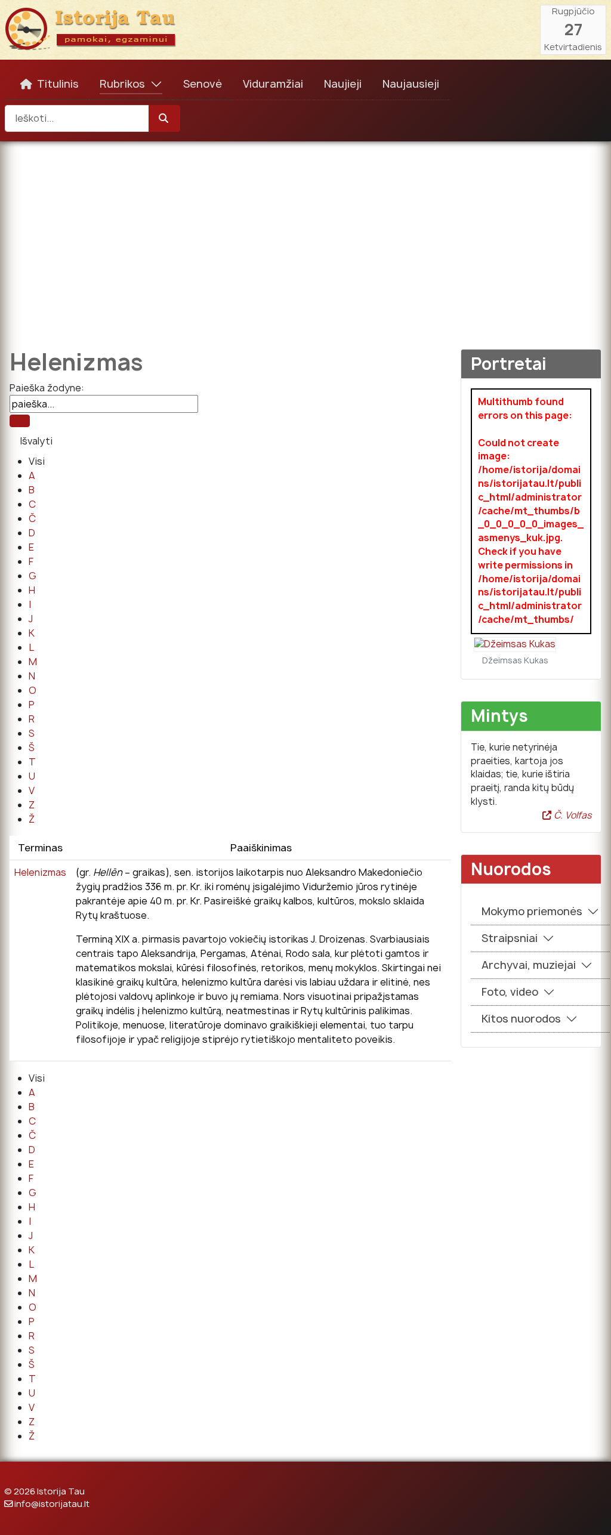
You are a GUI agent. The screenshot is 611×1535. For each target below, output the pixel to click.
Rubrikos (122, 83)
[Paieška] (20, 421)
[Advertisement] (305, 236)
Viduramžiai (273, 83)
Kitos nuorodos (521, 1018)
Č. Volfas (571, 815)
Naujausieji (410, 83)
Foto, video (510, 991)
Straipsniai (510, 938)
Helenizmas (40, 872)
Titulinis (58, 83)
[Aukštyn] (590, 1512)
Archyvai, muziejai (529, 965)
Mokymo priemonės (532, 911)
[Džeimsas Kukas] (515, 644)
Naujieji (343, 83)
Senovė (202, 83)
